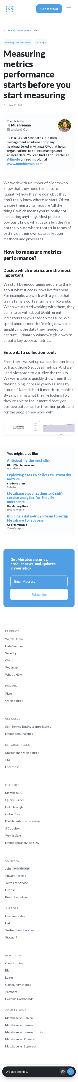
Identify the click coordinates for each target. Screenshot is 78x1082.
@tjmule (13, 159)
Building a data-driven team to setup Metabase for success (37, 518)
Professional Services (19, 930)
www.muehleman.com (24, 163)
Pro (7, 760)
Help (8, 923)
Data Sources (14, 646)
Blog (8, 970)
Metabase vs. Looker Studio (24, 1032)
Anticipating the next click (28, 460)
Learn (9, 977)
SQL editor (12, 828)
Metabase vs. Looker (19, 1025)
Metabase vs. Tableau (19, 1018)
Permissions (13, 835)
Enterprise (12, 767)
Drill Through (14, 807)
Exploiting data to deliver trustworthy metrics (39, 477)
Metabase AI (14, 793)
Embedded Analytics (19, 733)
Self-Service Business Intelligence (28, 726)
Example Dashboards (19, 999)
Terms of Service (16, 883)
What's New (13, 674)
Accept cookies (70, 1071)
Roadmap (11, 667)
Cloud (9, 660)
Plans (9, 693)
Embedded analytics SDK (22, 842)
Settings (62, 1071)
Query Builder (14, 800)
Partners (11, 992)
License (10, 890)
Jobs (17, 868)
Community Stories (18, 984)
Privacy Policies (15, 875)
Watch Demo (14, 639)
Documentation (15, 916)
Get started (49, 9)
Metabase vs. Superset (20, 1046)
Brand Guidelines (16, 897)
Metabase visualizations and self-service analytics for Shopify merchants (35, 497)
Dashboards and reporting (23, 821)
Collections (13, 814)
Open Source (14, 700)
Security (10, 653)
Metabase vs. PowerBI (20, 1039)
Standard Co (17, 129)
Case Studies (14, 963)
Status (9, 937)
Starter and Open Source (22, 752)
